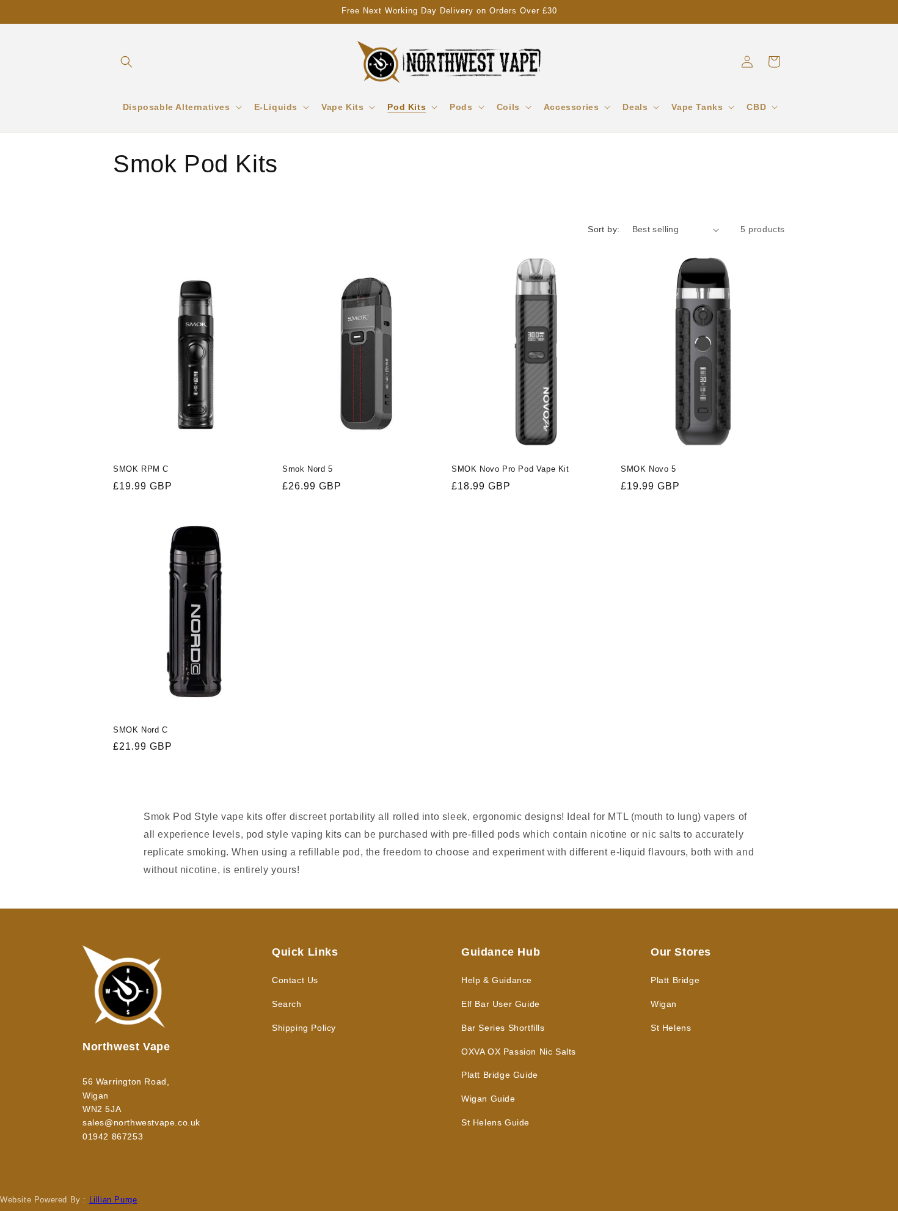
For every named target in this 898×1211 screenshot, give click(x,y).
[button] (126, 61)
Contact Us (295, 980)
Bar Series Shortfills (503, 1028)
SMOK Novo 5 (648, 469)
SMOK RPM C (141, 469)
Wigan (664, 1004)
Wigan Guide (488, 1098)
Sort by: (603, 229)
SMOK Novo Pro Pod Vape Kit (510, 469)
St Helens (671, 1028)
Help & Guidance (496, 980)
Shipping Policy (304, 1028)
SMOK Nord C (140, 729)
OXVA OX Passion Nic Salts (518, 1051)
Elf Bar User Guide (500, 1004)
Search (287, 1004)
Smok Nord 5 (307, 469)
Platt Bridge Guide (499, 1075)
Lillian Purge (113, 1199)
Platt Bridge (675, 980)
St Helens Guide (495, 1122)
